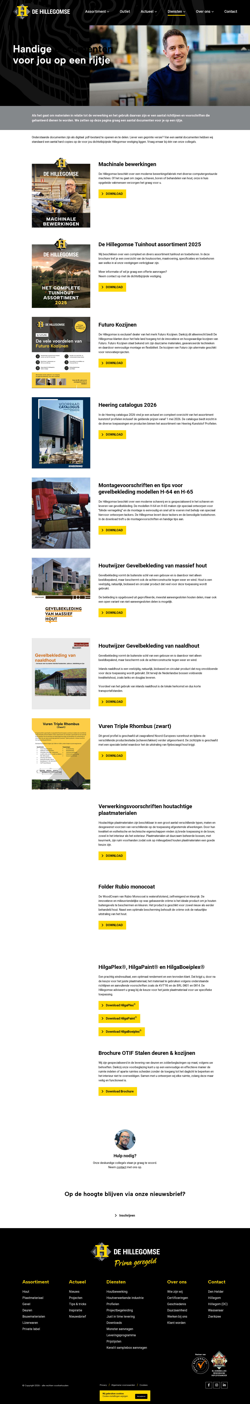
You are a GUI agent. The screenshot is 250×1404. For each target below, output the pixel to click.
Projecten (75, 1298)
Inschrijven (127, 1215)
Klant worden (176, 1323)
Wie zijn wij (175, 1291)
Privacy (103, 1385)
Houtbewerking (116, 1291)
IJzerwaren (30, 1323)
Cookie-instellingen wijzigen (115, 1396)
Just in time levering (120, 1316)
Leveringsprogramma (121, 1335)
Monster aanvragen (119, 1329)
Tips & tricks (77, 1304)
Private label (31, 1329)
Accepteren (141, 1396)
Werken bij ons (177, 1316)
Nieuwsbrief (77, 1316)
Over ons (203, 11)
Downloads (114, 1323)
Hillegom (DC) (218, 1304)
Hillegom (214, 1298)
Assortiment (95, 11)
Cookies (144, 1385)
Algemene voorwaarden (123, 1385)
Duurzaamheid (177, 1310)
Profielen (112, 1304)
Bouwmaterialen (33, 1316)
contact (121, 1167)
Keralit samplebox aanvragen (126, 1347)
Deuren (27, 1310)
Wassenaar (216, 1310)
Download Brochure (120, 1091)
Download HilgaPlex (121, 1005)
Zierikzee (214, 1316)
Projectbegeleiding (119, 1310)
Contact (230, 11)
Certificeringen (177, 1298)
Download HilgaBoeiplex (123, 1031)
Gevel (26, 1304)
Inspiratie (75, 1310)
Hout (25, 1291)
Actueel (147, 11)
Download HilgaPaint (121, 1018)
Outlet (125, 11)
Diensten (175, 11)
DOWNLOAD (114, 194)
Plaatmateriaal (32, 1298)
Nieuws (74, 1291)
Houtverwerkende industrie (125, 1298)
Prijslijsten (113, 1341)
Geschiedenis (176, 1304)
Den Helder (216, 1291)
